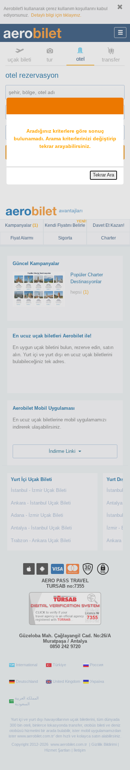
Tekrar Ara (103, 175)
